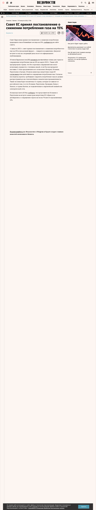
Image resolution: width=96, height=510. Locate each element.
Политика (81, 6)
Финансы (39, 6)
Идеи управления (27, 9)
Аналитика (53, 9)
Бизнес (23, 6)
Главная (9, 20)
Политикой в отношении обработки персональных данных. (46, 508)
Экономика (30, 6)
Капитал (60, 9)
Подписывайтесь (16, 132)
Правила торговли (14, 9)
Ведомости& (44, 9)
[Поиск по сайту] (85, 3)
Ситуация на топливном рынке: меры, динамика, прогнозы (73, 16)
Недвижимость (72, 6)
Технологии (56, 6)
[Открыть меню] (93, 3)
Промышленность (76, 9)
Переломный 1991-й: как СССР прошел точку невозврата (35, 16)
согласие (35, 506)
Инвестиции (47, 6)
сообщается (48, 42)
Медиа (64, 6)
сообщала (31, 93)
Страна (67, 9)
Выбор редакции (11, 16)
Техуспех (86, 9)
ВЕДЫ (5, 9)
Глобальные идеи (13, 6)
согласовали (14, 74)
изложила (34, 60)
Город (36, 9)
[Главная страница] (46, 2)
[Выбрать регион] (82, 3)
